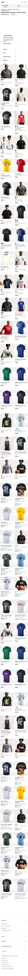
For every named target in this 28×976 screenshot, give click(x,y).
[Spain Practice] (7, 328)
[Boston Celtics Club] (7, 374)
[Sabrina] (7, 142)
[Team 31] (21, 212)
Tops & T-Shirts (15, 9)
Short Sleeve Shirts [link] (8, 37)
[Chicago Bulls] (21, 165)
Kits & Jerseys (7, 43)
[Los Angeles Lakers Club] (7, 397)
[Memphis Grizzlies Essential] (21, 560)
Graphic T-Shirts (5, 10)
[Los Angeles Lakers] (7, 165)
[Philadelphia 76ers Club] (21, 351)
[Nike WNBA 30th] (7, 258)
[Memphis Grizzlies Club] (21, 397)
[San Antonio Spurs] (7, 189)
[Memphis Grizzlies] (7, 583)
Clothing (9, 9)
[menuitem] (4, 958)
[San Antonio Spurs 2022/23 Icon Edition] (7, 443)
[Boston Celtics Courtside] (21, 443)
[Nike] (21, 94)
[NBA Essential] (7, 514)
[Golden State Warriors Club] (21, 374)
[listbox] (14, 14)
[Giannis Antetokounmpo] (7, 606)
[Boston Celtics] (21, 420)
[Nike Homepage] (4, 2)
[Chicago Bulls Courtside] (21, 606)
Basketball (3, 9)
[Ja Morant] (7, 490)
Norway (4, 951)
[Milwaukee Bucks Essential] (7, 560)
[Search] (22, 2)
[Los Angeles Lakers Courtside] (7, 94)
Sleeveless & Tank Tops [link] (8, 40)
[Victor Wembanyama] (7, 118)
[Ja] (7, 71)
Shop (19, 6)
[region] (14, 58)
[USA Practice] (21, 118)
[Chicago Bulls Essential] (7, 235)
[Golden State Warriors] (21, 235)
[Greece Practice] (21, 304)
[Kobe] (21, 71)
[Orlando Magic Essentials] (21, 328)
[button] (9, 49)
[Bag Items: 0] (25, 2)
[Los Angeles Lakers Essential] (21, 514)
